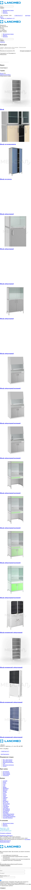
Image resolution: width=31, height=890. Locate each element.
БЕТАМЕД (5, 801)
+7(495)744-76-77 (18, 15)
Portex (4, 793)
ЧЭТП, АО (5, 802)
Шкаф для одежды (6, 179)
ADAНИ (5, 781)
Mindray (5, 791)
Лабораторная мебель (5, 74)
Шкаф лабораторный (7, 214)
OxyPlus (5, 792)
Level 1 (4, 783)
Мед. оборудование (7, 759)
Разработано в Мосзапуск (6, 835)
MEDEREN (6, 788)
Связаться (2, 42)
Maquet (4, 787)
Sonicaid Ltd (6, 811)
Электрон (5, 805)
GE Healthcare (6, 810)
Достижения (6, 771)
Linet (4, 784)
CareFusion (5, 807)
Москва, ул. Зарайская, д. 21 (7, 18)
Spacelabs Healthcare (8, 817)
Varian (4, 796)
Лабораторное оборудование (11, 47)
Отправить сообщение (5, 833)
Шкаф (2, 109)
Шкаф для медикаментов (8, 144)
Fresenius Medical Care (8, 815)
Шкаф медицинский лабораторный (11, 632)
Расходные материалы (8, 764)
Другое (4, 766)
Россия (1, 73)
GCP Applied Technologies (9, 816)
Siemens (5, 795)
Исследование (6, 772)
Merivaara (5, 789)
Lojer (4, 786)
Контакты (5, 12)
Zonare (4, 800)
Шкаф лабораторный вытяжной (10, 388)
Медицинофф (6, 803)
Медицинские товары (8, 10)
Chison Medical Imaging (8, 814)
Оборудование (6, 774)
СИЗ (4, 763)
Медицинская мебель (8, 762)
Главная (2, 47)
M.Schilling (5, 812)
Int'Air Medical (6, 808)
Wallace (4, 798)
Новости (5, 11)
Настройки (7, 842)
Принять (2, 842)
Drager (4, 782)
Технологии (6, 775)
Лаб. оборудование (7, 761)
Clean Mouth (6, 806)
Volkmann (5, 797)
